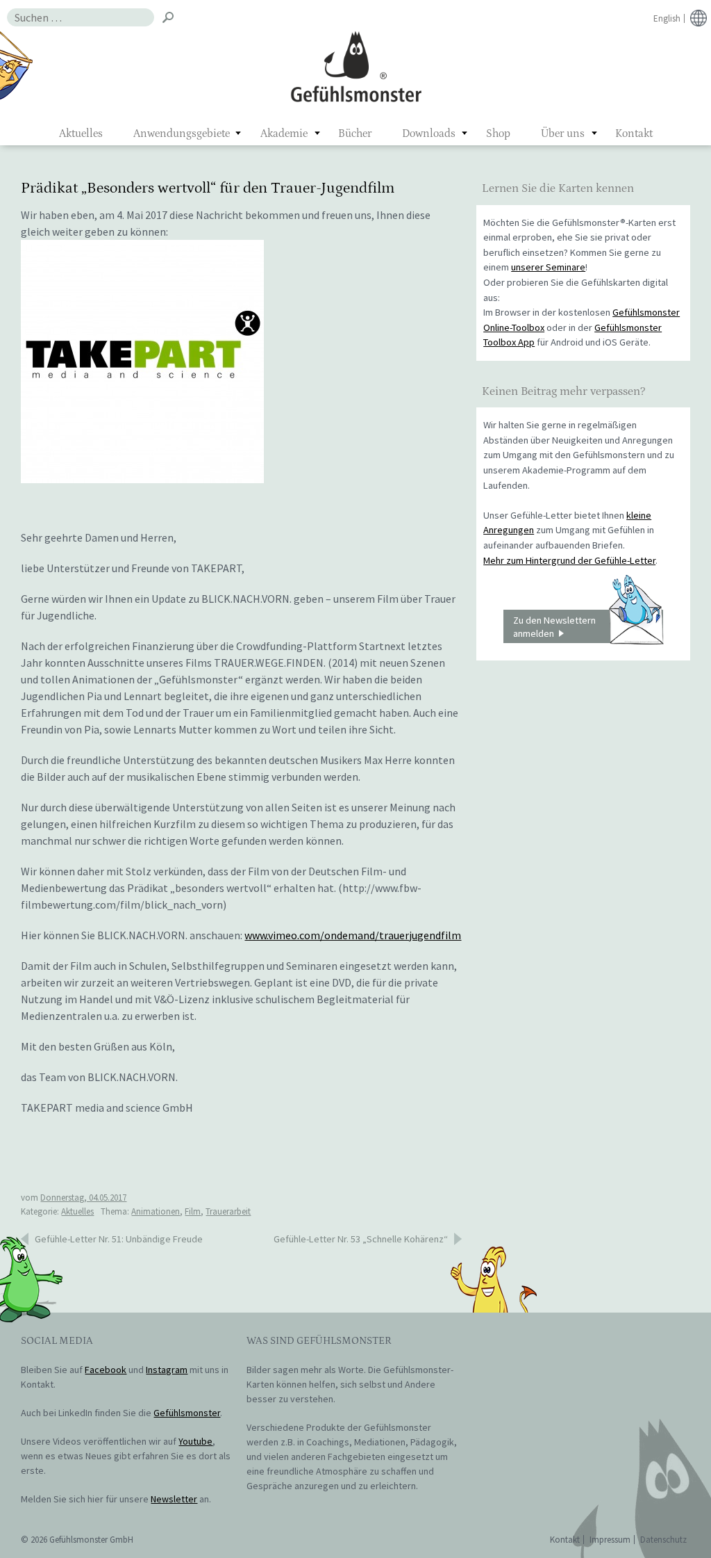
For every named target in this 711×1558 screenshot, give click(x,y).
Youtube (195, 1441)
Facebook (105, 1369)
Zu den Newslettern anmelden (554, 627)
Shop (498, 133)
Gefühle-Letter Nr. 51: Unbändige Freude (119, 1239)
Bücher (354, 133)
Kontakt (634, 133)
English (666, 18)
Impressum (609, 1539)
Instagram (166, 1369)
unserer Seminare (548, 267)
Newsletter (174, 1499)
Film (193, 1211)
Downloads (428, 133)
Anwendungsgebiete (181, 133)
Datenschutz (663, 1539)
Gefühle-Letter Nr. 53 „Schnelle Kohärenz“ (361, 1239)
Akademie (284, 133)
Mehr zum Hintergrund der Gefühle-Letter (569, 560)
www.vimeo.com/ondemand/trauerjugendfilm (352, 935)
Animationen (155, 1211)
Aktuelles (81, 133)
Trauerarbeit (228, 1211)
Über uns (563, 133)
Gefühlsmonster (356, 66)
